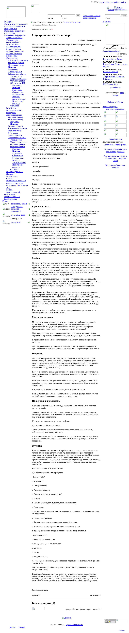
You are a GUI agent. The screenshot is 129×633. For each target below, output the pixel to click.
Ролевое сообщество (15, 51)
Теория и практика (14, 38)
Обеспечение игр (15, 119)
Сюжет (9, 178)
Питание (12, 67)
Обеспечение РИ (17, 83)
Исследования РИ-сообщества (14, 111)
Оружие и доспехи (16, 63)
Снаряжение (17, 92)
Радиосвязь (17, 90)
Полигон (16, 97)
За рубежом (11, 108)
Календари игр (10, 199)
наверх (22, 627)
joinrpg (115, 95)
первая (12, 627)
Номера (9, 174)
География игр (10, 28)
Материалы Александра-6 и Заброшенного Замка (17, 71)
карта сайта (104, 2)
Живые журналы (13, 49)
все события (115, 87)
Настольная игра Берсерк (115, 145)
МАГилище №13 (110, 84)
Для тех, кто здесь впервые (15, 24)
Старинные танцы (16, 65)
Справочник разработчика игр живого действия (115, 150)
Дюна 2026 (15, 222)
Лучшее (5, 201)
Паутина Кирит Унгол (112, 59)
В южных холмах (110, 72)
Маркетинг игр (14, 131)
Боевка (9, 190)
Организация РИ (17, 81)
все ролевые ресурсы (115, 109)
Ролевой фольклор (14, 53)
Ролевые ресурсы (13, 47)
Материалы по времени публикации (14, 32)
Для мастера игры (14, 115)
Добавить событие (115, 102)
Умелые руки (12, 40)
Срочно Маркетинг (74, 625)
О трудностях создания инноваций (17, 208)
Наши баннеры (115, 139)
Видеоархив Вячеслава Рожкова (115, 166)
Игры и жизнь (12, 44)
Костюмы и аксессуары (18, 60)
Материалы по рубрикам (15, 35)
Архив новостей (13, 192)
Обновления (9, 194)
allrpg (122, 93)
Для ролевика (12, 58)
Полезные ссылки (12, 197)
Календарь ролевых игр (14, 26)
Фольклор (14, 106)
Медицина (16, 85)
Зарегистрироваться (91, 16)
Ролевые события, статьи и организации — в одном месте (115, 158)
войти (123, 2)
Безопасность (18, 94)
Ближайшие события (111, 51)
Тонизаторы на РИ (19, 204)
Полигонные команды (17, 102)
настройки (115, 2)
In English (8, 22)
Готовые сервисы (15, 126)
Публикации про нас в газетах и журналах (16, 182)
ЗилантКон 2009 (18, 215)
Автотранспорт (19, 99)
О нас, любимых (13, 42)
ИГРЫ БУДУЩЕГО (14, 172)
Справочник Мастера (17, 128)
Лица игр (107, 22)
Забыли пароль (89, 18)
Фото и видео (12, 176)
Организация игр (15, 117)
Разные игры (11, 56)
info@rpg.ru (122, 630)
